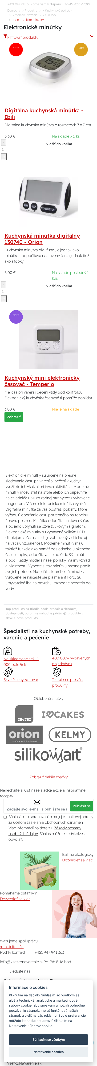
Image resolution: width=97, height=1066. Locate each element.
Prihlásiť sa (82, 806)
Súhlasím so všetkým (48, 1039)
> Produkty (29, 10)
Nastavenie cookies (48, 1052)
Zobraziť (14, 417)
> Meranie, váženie (24, 15)
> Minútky (49, 15)
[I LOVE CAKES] (62, 714)
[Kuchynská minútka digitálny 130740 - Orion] (48, 197)
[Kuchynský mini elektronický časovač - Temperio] (48, 339)
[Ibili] (24, 714)
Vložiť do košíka (59, 144)
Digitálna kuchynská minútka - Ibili (43, 113)
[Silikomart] (48, 755)
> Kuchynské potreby (57, 10)
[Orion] (24, 735)
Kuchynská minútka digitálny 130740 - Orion (42, 238)
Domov (12, 10)
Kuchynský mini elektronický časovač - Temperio (42, 380)
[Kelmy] (69, 735)
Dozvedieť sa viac (77, 860)
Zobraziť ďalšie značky (48, 777)
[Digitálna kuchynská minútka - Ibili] (48, 72)
